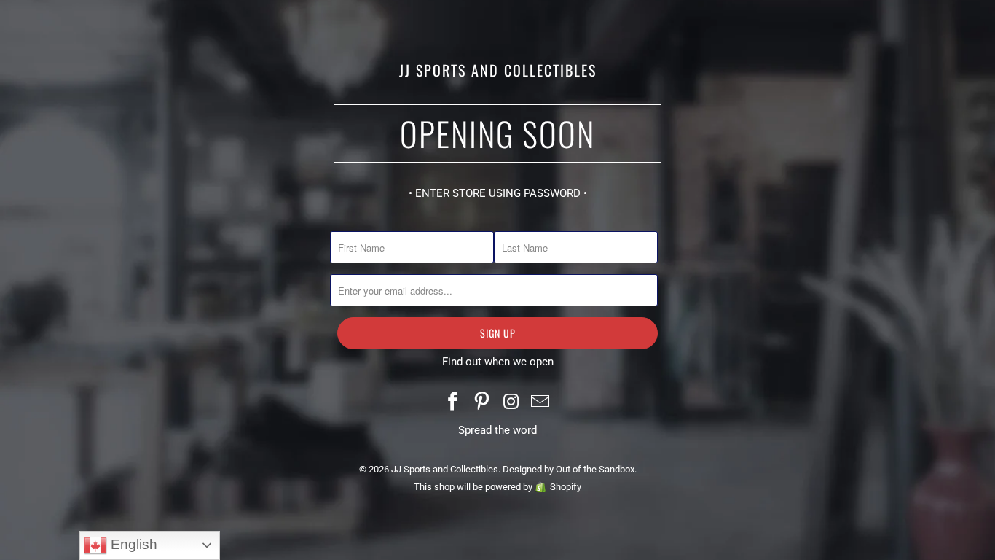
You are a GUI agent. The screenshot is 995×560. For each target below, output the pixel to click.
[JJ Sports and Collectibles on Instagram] (511, 402)
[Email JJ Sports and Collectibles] (540, 402)
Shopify (565, 486)
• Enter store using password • (498, 193)
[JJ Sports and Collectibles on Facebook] (453, 402)
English (132, 544)
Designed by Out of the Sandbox (568, 469)
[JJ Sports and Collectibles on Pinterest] (482, 402)
